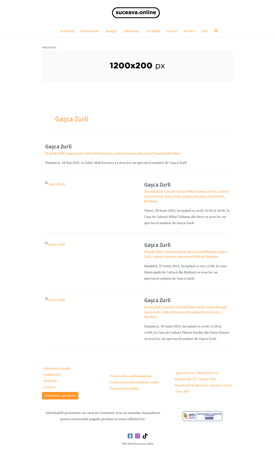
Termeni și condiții (124, 389)
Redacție (50, 381)
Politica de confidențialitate (131, 376)
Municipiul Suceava (152, 153)
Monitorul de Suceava (191, 385)
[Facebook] (130, 436)
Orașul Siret (215, 196)
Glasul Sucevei (207, 373)
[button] (217, 31)
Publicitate (52, 375)
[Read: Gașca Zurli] (55, 184)
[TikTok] (145, 436)
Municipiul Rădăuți (191, 256)
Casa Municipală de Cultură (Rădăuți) (190, 252)
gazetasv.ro (185, 373)
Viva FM (182, 392)
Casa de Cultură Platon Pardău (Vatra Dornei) (194, 307)
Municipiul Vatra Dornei (203, 312)
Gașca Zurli (58, 146)
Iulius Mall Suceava (97, 153)
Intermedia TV (186, 379)
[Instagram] (137, 436)
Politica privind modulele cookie (134, 382)
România (173, 153)
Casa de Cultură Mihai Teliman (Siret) (190, 191)
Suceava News (221, 385)
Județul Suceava (125, 153)
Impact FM (207, 379)
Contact (50, 387)
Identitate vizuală (57, 369)
